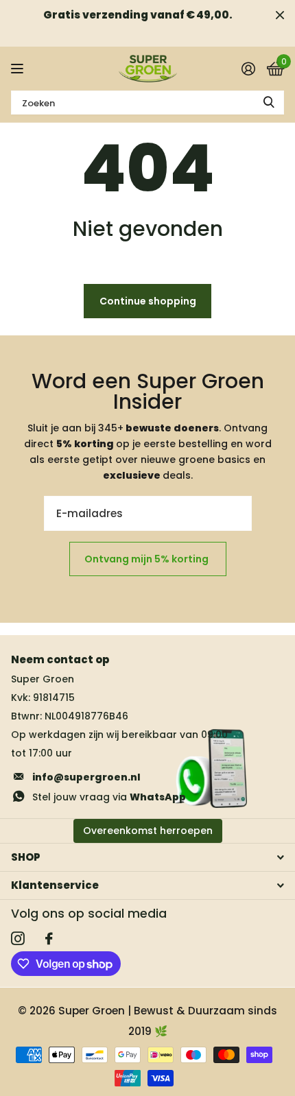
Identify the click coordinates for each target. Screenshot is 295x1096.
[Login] (248, 68)
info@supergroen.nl (86, 777)
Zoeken (269, 103)
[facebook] (49, 939)
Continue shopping (147, 301)
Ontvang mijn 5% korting (147, 559)
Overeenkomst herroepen (148, 830)
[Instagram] (18, 939)
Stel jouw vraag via (109, 797)
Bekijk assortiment (19, 69)
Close (280, 14)
